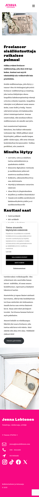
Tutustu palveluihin (14, 341)
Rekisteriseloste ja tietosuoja (13, 484)
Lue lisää (8, 251)
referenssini (26, 130)
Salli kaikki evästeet (19, 257)
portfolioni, (8, 146)
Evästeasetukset (19, 268)
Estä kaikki (19, 262)
